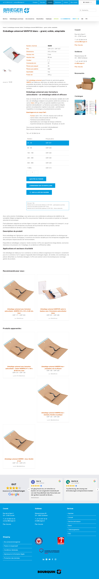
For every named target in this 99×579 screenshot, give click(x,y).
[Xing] (46, 559)
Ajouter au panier (36, 179)
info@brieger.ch (79, 63)
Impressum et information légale (14, 554)
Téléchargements (73, 529)
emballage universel (35, 80)
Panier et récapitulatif (11, 546)
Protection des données (12, 558)
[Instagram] (55, 559)
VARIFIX (28, 82)
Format (32, 115)
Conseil (70, 517)
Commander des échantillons (40, 185)
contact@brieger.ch (19, 2)
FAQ (69, 533)
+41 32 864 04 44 (9, 519)
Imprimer (70, 513)
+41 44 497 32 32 (41, 519)
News (70, 525)
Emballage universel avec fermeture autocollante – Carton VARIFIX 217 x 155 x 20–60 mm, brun (19, 368)
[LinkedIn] (43, 559)
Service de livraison (74, 521)
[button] (39, 192)
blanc (33, 103)
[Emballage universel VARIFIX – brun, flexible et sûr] (19, 425)
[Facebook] (52, 559)
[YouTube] (49, 559)
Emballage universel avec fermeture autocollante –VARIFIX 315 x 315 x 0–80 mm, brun (19, 311)
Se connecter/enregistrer (12, 542)
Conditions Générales (11, 550)
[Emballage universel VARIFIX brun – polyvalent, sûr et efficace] (53, 333)
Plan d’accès (79, 45)
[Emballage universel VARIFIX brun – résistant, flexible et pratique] (53, 379)
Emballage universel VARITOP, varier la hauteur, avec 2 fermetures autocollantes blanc (53, 311)
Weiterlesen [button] (35, 498)
